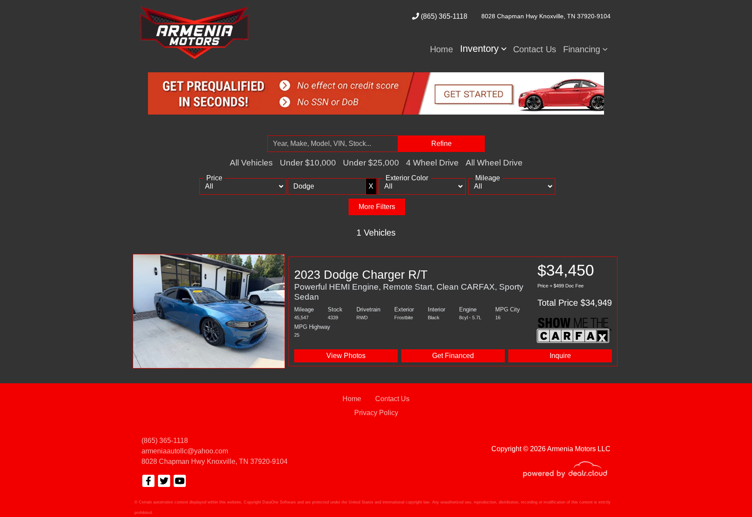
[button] (483, 49)
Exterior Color (407, 178)
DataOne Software (279, 502)
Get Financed (453, 355)
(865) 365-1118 (443, 16)
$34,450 (574, 284)
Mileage (487, 178)
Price (214, 178)
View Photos (346, 355)
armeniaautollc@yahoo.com (184, 451)
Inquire (560, 355)
